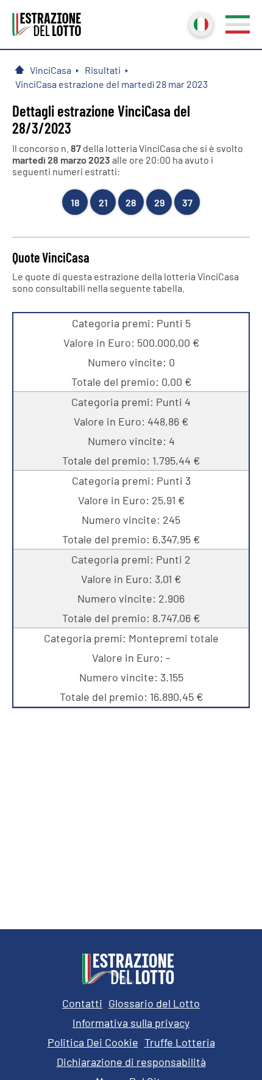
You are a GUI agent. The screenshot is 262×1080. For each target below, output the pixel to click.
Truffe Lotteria (179, 1042)
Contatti (82, 1003)
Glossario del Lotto (154, 1003)
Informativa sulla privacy (131, 1022)
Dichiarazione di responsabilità (131, 1061)
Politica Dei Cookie (93, 1042)
